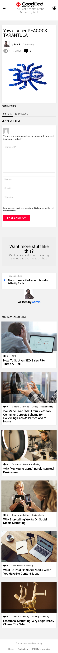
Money (35, 407)
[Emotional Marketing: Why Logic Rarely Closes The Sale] (29, 597)
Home (11, 649)
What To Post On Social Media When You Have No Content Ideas (27, 571)
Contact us (23, 649)
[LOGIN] (54, 8)
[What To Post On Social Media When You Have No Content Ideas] (29, 546)
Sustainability (46, 407)
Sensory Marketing (40, 616)
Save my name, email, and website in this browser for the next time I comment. (28, 209)
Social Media (38, 515)
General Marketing (20, 407)
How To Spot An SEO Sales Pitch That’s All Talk (24, 362)
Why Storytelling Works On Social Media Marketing (25, 521)
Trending (29, 18)
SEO (14, 356)
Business (16, 464)
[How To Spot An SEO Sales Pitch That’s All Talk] (29, 337)
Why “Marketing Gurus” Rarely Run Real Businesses (28, 470)
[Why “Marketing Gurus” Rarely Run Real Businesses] (29, 445)
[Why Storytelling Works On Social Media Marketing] (29, 496)
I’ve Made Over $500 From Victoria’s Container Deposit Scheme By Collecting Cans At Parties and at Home (27, 416)
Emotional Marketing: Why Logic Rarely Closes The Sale (28, 622)
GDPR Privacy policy (40, 649)
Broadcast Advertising (22, 565)
